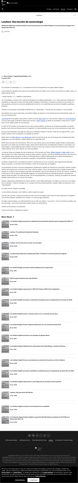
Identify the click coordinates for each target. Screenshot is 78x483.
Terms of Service (40, 476)
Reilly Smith (65, 152)
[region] (39, 474)
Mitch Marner (16, 137)
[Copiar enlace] (14, 82)
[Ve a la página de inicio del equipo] (4, 3)
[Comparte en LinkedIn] (10, 82)
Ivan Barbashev (27, 137)
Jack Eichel (5, 118)
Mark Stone (42, 118)
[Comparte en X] (6, 82)
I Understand (33, 480)
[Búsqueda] (3, 9)
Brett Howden (41, 120)
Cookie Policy (17, 472)
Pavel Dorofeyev (71, 118)
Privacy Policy (6, 472)
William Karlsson (56, 152)
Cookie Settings (48, 472)
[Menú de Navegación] (75, 9)
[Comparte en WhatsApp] (3, 82)
